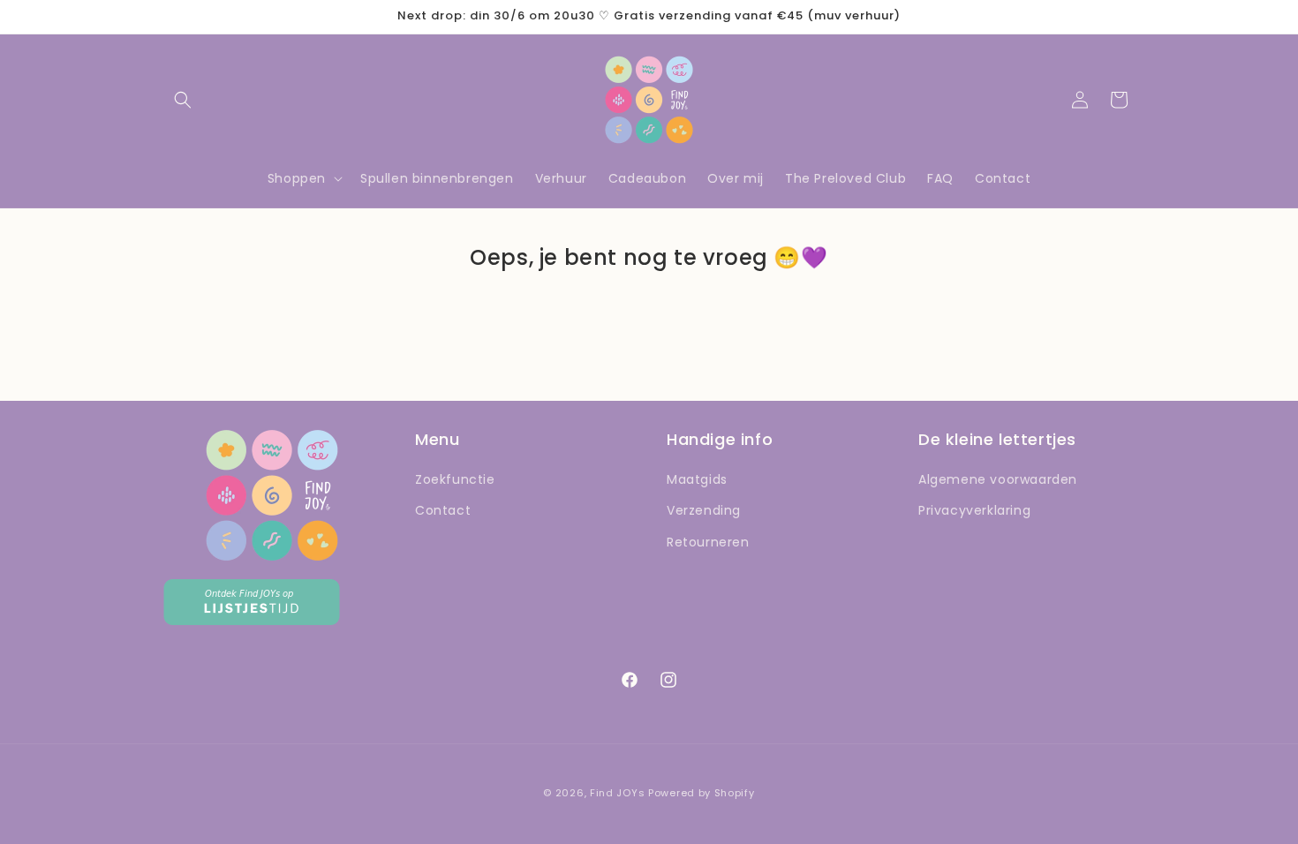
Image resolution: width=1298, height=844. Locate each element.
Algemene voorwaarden (997, 479)
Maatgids (697, 479)
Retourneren (708, 542)
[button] (182, 99)
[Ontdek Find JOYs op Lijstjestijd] (251, 620)
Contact (443, 510)
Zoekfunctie (455, 479)
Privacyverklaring (974, 510)
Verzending (704, 510)
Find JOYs (617, 793)
